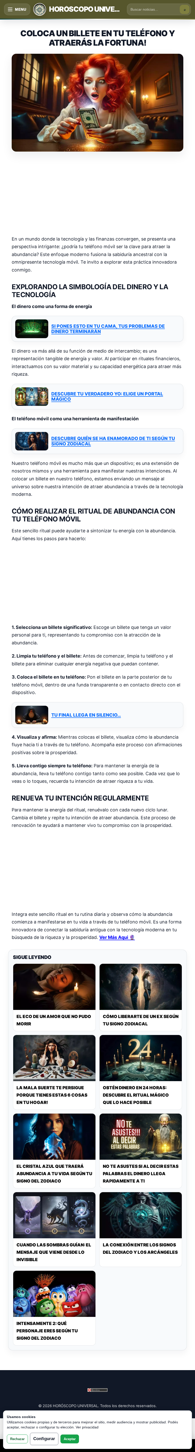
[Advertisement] (97, 194)
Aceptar (70, 1439)
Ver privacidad (87, 1427)
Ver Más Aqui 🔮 (117, 937)
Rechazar (17, 1439)
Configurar (44, 1438)
